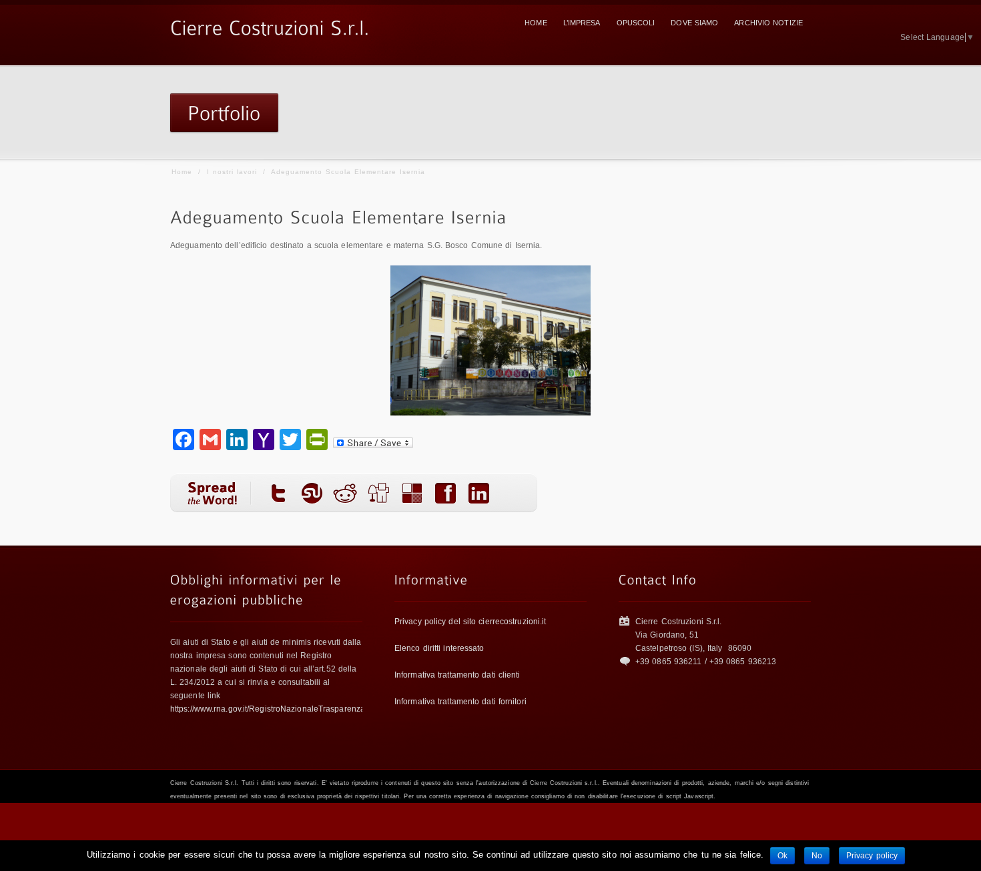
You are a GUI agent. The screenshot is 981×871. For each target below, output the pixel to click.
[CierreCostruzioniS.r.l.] (270, 25)
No (816, 855)
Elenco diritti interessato (439, 648)
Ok (782, 855)
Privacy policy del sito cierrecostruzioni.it (470, 621)
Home (182, 171)
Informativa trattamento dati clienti (457, 675)
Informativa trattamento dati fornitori (460, 701)
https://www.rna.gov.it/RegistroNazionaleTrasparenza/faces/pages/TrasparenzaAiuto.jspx (335, 709)
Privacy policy (872, 855)
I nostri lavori (232, 171)
